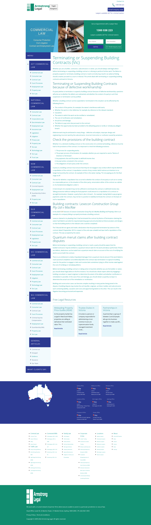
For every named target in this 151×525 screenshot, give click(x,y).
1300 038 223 (104, 30)
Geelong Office (110, 399)
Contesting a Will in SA (51, 457)
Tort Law (34, 94)
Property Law (36, 90)
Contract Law (36, 80)
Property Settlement (68, 449)
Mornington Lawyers (101, 452)
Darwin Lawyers (100, 454)
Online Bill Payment (118, 436)
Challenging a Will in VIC (52, 449)
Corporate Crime (55, 16)
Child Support (66, 436)
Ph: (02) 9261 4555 (84, 511)
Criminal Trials (33, 436)
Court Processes (37, 83)
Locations (100, 433)
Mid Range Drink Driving (35, 467)
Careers (115, 444)
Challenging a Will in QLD (52, 436)
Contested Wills (69, 16)
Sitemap (115, 449)
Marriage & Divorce (68, 446)
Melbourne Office (95, 386)
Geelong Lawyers (100, 449)
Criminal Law (41, 16)
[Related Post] (63, 320)
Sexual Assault (33, 444)
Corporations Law (38, 119)
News (115, 446)
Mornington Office (97, 399)
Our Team (35, 363)
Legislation (35, 133)
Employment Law (37, 87)
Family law (30, 16)
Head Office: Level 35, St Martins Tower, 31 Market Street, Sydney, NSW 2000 (51, 511)
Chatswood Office (81, 412)
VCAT (62, 212)
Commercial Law (37, 73)
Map (79, 388)
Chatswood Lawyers (101, 439)
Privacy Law (35, 140)
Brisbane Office (110, 386)
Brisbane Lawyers (100, 441)
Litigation (35, 136)
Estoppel (35, 353)
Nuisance (35, 360)
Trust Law (35, 157)
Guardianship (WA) (38, 327)
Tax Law (34, 147)
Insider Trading (83, 439)
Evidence (35, 356)
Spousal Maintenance (68, 452)
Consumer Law (37, 76)
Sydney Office (80, 386)
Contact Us (120, 1)
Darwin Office (96, 412)
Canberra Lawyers (100, 446)
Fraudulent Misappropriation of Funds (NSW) (84, 457)
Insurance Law (36, 129)
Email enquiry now (115, 47)
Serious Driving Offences (35, 449)
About (116, 433)
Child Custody (66, 439)
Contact (90, 16)
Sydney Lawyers (100, 436)
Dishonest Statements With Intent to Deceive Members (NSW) (85, 470)
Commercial (36, 349)
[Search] (115, 17)
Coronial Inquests (37, 186)
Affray (31, 441)
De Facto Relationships (68, 444)
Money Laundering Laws (85, 446)
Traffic (81, 16)
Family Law (67, 433)
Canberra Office (81, 399)
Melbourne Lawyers (101, 444)
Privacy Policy (30, 515)
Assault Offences (34, 439)
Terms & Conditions (43, 515)
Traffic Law (33, 447)
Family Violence (67, 441)
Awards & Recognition (103, 16)
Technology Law (37, 150)
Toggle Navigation (53, 7)
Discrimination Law (38, 122)
